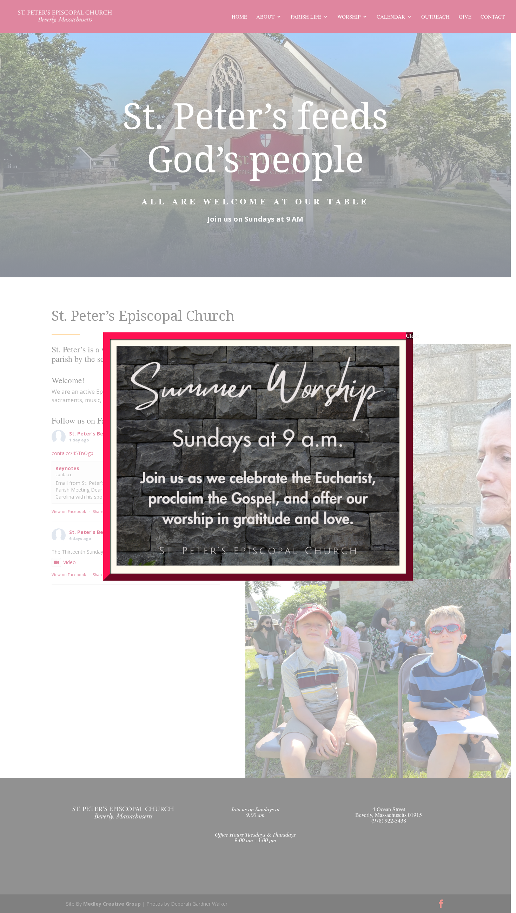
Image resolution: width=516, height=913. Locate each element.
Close (409, 336)
